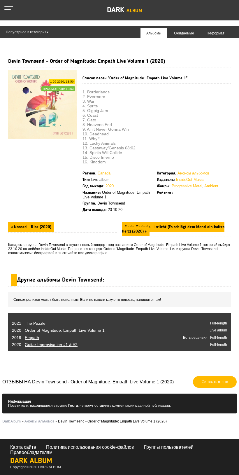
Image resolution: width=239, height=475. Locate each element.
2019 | (25, 337)
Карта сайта (23, 447)
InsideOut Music (190, 179)
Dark (125, 10)
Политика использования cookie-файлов (90, 447)
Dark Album (31, 461)
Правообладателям (31, 452)
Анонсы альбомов (193, 173)
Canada (104, 173)
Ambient (211, 186)
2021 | (28, 323)
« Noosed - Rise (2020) (31, 227)
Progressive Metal (187, 186)
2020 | (58, 330)
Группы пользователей (169, 447)
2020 (110, 186)
